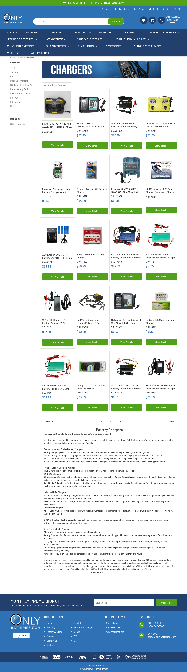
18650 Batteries (55, 39)
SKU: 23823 (116, 130)
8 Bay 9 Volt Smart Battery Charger (90, 256)
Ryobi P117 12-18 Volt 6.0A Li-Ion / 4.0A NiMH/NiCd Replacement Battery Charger (161, 125)
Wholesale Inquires (115, 631)
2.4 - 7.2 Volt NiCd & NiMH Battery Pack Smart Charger (160, 256)
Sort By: (47, 85)
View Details (57, 144)
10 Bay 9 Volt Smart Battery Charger (160, 321)
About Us (77, 623)
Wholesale (14, 52)
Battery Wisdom (54, 631)
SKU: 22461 (151, 197)
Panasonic (130, 32)
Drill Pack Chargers (19, 80)
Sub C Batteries (56, 46)
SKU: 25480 (116, 327)
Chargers (57, 32)
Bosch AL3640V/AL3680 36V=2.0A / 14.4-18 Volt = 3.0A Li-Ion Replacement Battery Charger (126, 191)
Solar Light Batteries (21, 46)
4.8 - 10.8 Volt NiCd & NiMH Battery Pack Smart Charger (126, 256)
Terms (96, 668)
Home (49, 623)
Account (51, 636)
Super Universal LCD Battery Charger (92, 190)
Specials (12, 32)
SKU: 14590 (116, 261)
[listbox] (62, 85)
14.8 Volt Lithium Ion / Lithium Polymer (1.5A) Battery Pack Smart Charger (91, 321)
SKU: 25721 (47, 327)
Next (171, 421)
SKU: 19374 (82, 196)
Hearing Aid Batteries (20, 39)
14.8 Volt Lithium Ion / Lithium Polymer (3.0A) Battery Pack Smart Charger (57, 322)
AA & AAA (14, 72)
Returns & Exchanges (83, 627)
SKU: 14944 (116, 392)
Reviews (51, 645)
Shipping (51, 627)
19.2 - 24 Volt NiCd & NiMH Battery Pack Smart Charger (126, 387)
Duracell (81, 32)
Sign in (154, 9)
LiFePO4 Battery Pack (20, 93)
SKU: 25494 (116, 196)
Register (166, 9)
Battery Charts (40, 52)
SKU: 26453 (82, 327)
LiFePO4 (14, 97)
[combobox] (78, 21)
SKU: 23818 (47, 196)
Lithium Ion (15, 102)
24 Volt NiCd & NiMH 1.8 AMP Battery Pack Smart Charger (160, 387)
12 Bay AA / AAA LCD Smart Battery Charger (91, 387)
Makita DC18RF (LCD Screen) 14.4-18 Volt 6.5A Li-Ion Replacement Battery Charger (126, 321)
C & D (12, 76)
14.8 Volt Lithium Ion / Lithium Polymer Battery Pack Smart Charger (124, 125)
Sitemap (104, 668)
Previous (49, 421)
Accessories (114, 46)
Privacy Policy (85, 668)
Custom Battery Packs (147, 46)
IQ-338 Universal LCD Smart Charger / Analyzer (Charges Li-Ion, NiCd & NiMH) (161, 191)
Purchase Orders (122, 9)
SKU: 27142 (47, 262)
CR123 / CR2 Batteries (90, 39)
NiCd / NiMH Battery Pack (22, 85)
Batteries (32, 32)
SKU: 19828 (151, 392)
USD (178, 9)
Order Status (139, 9)
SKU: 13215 (151, 261)
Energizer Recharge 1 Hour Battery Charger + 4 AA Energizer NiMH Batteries (56, 191)
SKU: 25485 (151, 130)
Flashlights (86, 46)
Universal (14, 106)
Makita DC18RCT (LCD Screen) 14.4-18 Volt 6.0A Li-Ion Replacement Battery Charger (91, 125)
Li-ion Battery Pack (19, 89)
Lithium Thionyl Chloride (130, 39)
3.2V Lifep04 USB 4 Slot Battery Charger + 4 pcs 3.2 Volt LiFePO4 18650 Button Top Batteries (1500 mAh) (56, 256)
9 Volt (12, 68)
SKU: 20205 (82, 392)
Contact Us (106, 9)
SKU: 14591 (47, 392)
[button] (144, 20)
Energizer (105, 32)
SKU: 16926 (151, 327)
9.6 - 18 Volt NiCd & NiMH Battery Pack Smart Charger (57, 387)
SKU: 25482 (82, 130)
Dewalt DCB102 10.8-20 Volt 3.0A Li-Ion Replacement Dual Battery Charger (57, 125)
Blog (75, 640)
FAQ (75, 636)
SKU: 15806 (82, 261)
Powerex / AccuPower (162, 32)
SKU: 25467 (47, 131)
